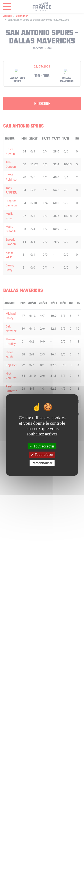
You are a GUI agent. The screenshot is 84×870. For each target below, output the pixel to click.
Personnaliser (42, 463)
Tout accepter (43, 446)
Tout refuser (43, 455)
